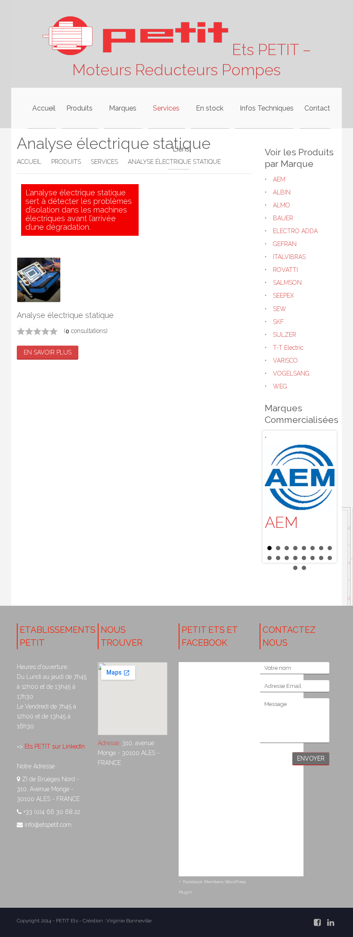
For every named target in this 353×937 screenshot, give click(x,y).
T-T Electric (288, 347)
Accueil (29, 161)
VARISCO (285, 360)
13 (304, 558)
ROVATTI (285, 269)
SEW (279, 308)
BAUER (283, 218)
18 (304, 568)
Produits (66, 161)
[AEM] (299, 477)
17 (295, 568)
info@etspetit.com (48, 824)
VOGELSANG (291, 373)
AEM (279, 179)
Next (323, 496)
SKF (278, 321)
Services (104, 161)
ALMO (281, 205)
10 (278, 558)
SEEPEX (283, 295)
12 (295, 558)
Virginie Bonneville (129, 921)
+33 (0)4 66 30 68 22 (52, 811)
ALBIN (282, 192)
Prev (276, 496)
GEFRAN (285, 243)
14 (312, 558)
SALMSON (287, 282)
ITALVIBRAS (289, 256)
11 (287, 558)
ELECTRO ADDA (295, 231)
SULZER (284, 334)
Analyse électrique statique (65, 315)
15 (321, 558)
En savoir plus (47, 352)
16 (330, 558)
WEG (280, 386)
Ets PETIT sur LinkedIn (54, 746)
